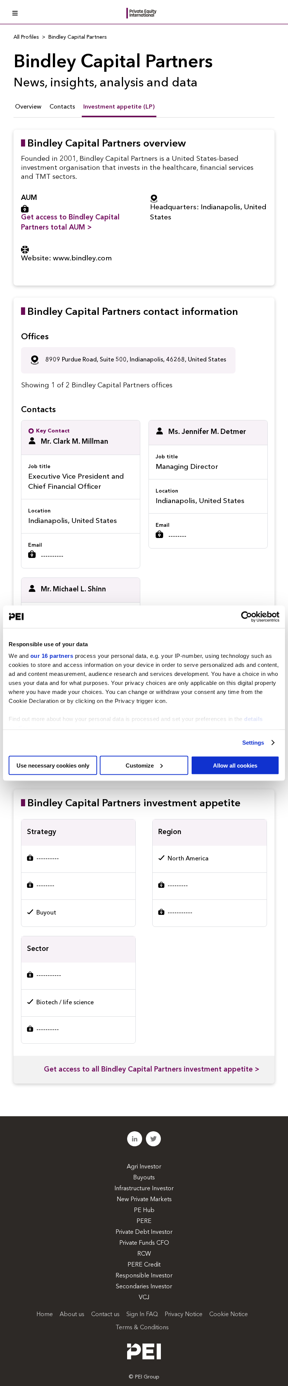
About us (72, 1315)
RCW (144, 1254)
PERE (144, 1221)
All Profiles (26, 37)
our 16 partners (52, 656)
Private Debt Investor (144, 1232)
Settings (253, 742)
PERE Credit (144, 1265)
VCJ (144, 1298)
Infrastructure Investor (144, 1189)
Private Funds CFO (144, 1243)
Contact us (105, 1315)
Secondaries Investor (144, 1287)
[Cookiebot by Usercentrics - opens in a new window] (246, 616)
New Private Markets (144, 1200)
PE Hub (144, 1211)
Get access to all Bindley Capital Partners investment (152, 1069)
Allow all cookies (235, 765)
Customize (140, 765)
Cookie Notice (228, 1315)
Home (44, 1315)
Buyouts (144, 1178)
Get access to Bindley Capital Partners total (70, 222)
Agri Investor (144, 1167)
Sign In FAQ (142, 1315)
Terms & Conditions (142, 1328)
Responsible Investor (144, 1276)
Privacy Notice (183, 1315)
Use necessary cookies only (52, 765)
